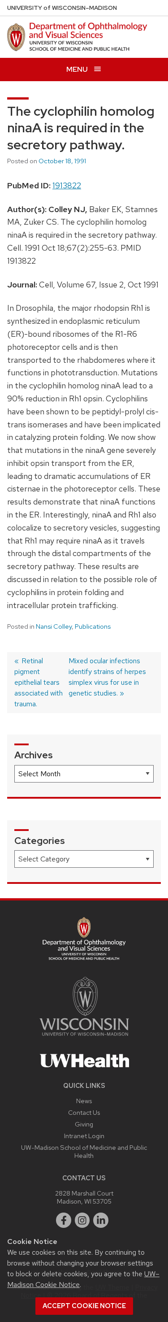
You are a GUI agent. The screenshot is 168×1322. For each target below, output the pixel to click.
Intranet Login (84, 1135)
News (84, 1100)
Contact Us (84, 1112)
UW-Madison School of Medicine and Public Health (84, 1151)
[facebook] (63, 1220)
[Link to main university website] (84, 1037)
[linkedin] (100, 1220)
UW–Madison (62, 8)
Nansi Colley (54, 626)
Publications (93, 626)
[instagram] (82, 1220)
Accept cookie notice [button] (84, 1305)
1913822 (66, 185)
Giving (84, 1124)
